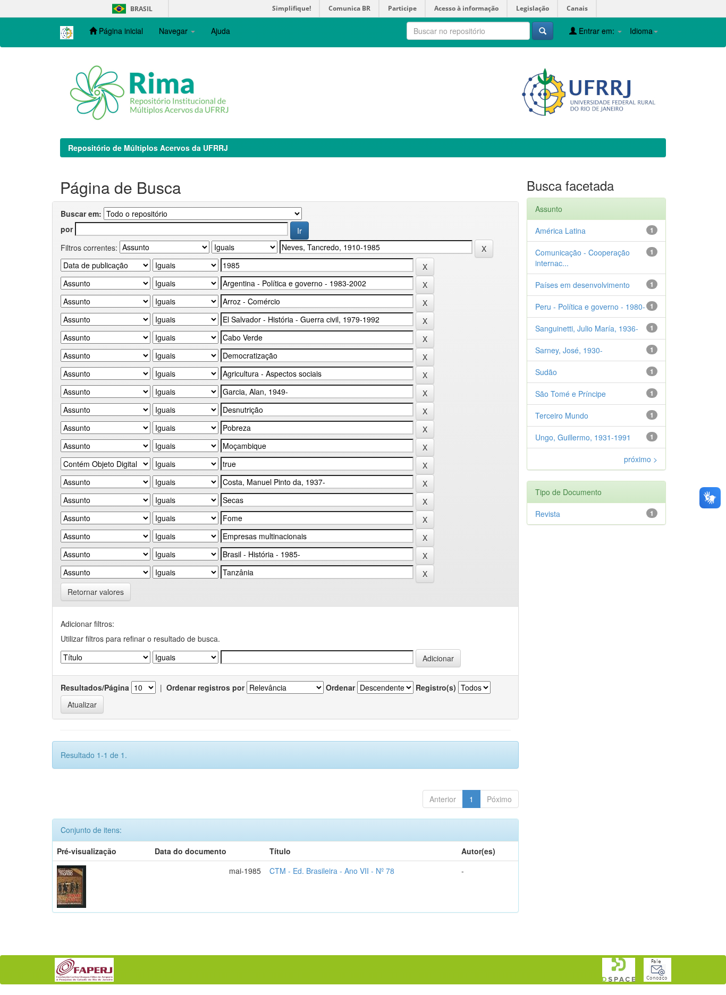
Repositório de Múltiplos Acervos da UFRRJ (148, 147)
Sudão (546, 372)
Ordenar (340, 687)
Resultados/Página (95, 687)
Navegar (174, 30)
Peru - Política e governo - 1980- (590, 306)
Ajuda (220, 30)
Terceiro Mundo (561, 415)
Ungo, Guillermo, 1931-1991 (583, 437)
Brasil (130, 8)
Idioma (641, 30)
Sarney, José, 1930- (569, 350)
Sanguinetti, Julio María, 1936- (586, 328)
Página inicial (120, 30)
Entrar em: (597, 30)
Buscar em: (81, 213)
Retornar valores (95, 591)
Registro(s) (436, 687)
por (67, 229)
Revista (547, 513)
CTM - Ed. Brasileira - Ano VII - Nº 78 (331, 870)
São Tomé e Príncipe (570, 393)
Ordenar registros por (205, 687)
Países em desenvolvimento (582, 284)
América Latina (560, 230)
